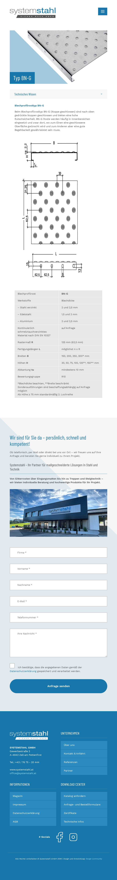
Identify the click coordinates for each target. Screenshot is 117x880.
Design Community (94, 859)
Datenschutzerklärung (23, 671)
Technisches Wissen (25, 94)
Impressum (19, 804)
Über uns (69, 745)
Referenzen (70, 762)
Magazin (18, 796)
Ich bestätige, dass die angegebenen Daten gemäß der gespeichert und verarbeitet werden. (46, 669)
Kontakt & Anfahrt (74, 753)
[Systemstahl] (29, 735)
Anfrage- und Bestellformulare (82, 804)
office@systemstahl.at (23, 773)
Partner (68, 770)
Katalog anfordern (75, 796)
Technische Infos (74, 821)
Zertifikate (70, 813)
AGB (15, 821)
